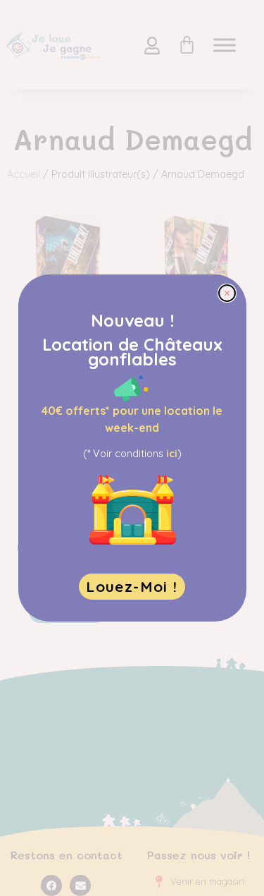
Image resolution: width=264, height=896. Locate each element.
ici (171, 453)
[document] (132, 448)
